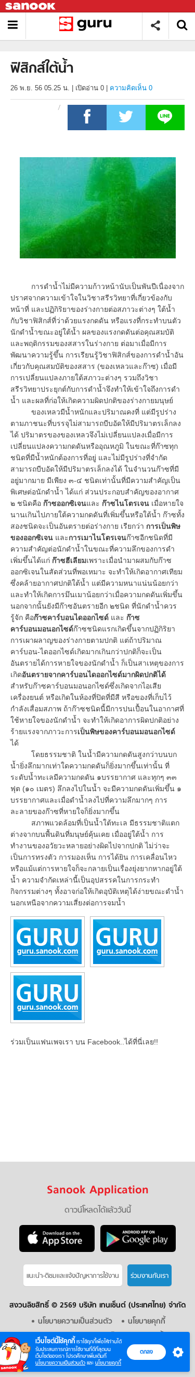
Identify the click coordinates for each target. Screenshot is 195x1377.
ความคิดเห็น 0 (131, 88)
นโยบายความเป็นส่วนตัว (60, 1363)
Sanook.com (31, 6)
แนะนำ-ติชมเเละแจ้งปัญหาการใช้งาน (73, 1276)
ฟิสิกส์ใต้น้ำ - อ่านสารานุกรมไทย (87, 26)
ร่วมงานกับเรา (149, 1276)
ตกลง (146, 1351)
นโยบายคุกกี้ (108, 1363)
